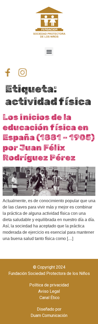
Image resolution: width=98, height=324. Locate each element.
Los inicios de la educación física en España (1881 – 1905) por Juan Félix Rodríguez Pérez (49, 137)
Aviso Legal (49, 291)
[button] (49, 51)
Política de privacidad (49, 285)
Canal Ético (49, 297)
